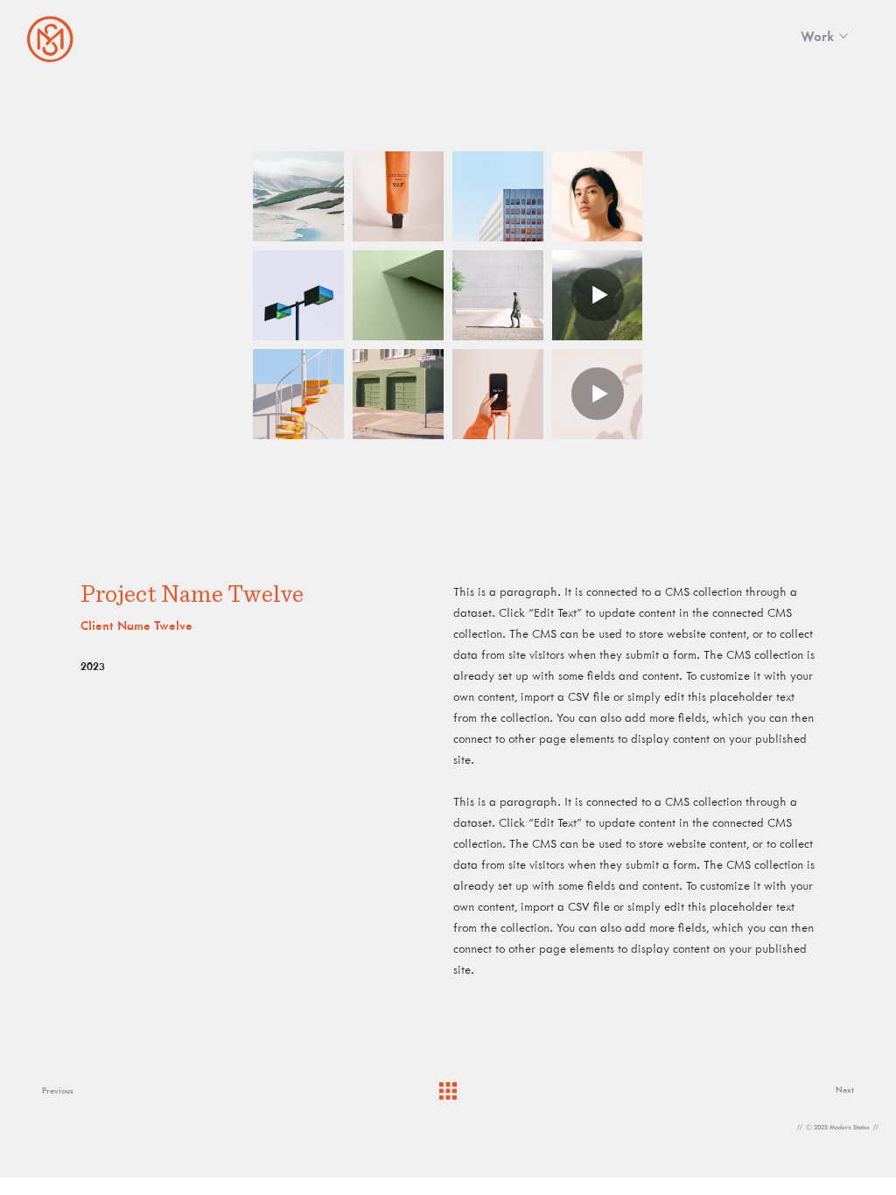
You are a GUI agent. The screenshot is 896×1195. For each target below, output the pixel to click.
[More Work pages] (843, 35)
